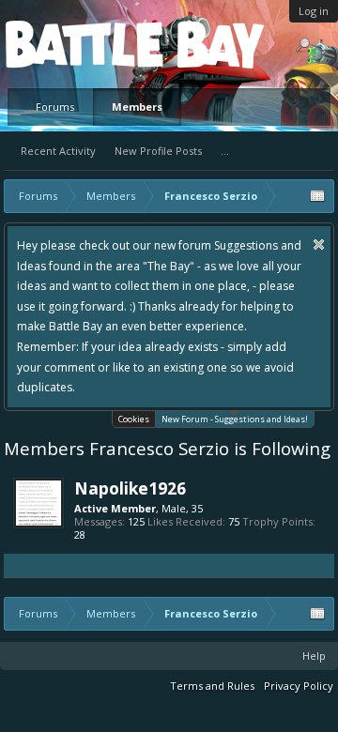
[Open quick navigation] (317, 196)
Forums (55, 106)
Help (314, 655)
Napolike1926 (130, 488)
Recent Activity (58, 151)
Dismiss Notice (319, 244)
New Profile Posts (158, 151)
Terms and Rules (212, 686)
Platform (74, 43)
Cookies (133, 419)
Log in (314, 11)
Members (137, 106)
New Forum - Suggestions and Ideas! (234, 419)
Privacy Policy (298, 686)
